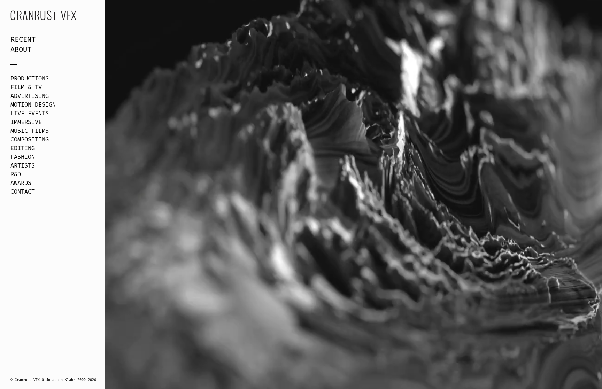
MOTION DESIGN (33, 104)
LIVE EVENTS (29, 113)
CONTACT (22, 191)
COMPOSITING (29, 139)
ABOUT (20, 50)
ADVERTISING (29, 96)
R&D (15, 174)
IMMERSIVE (26, 122)
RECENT (23, 40)
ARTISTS (22, 165)
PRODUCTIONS (29, 78)
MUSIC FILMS (29, 130)
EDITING (22, 148)
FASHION (22, 157)
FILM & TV (26, 87)
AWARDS (20, 183)
